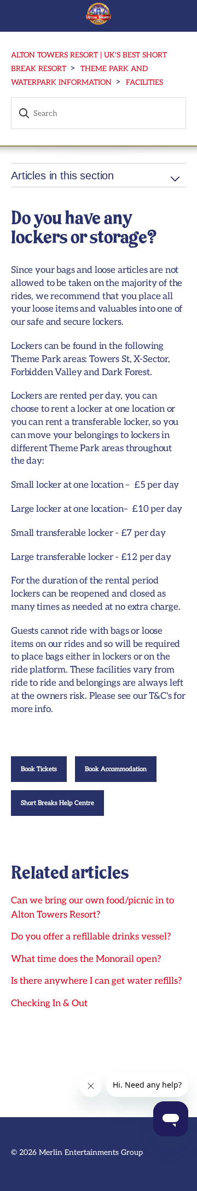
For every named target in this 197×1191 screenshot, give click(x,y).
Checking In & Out (49, 1003)
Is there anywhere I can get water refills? (96, 981)
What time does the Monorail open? (86, 959)
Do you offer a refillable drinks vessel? (91, 936)
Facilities (144, 82)
